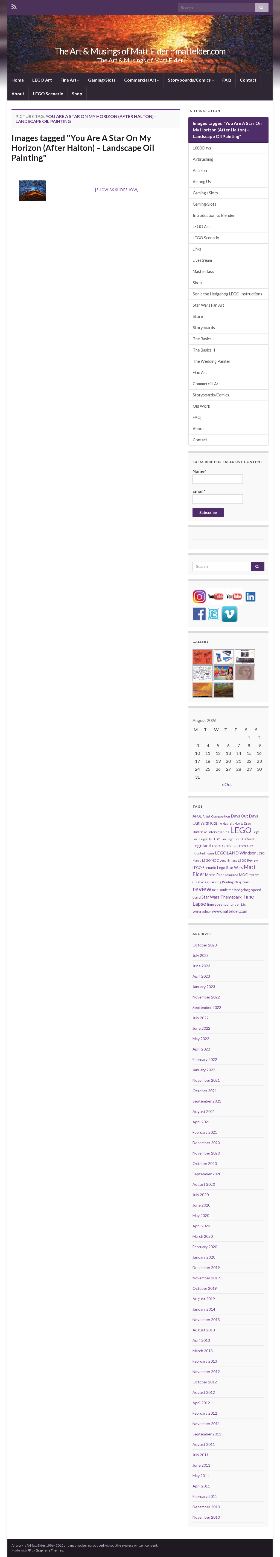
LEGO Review (248, 860)
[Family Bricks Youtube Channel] (215, 595)
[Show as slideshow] (116, 190)
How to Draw (243, 823)
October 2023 (204, 945)
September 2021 (206, 1101)
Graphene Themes (49, 1550)
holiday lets (226, 823)
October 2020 (204, 1163)
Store (198, 316)
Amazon (200, 170)
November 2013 (206, 1319)
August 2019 (203, 1298)
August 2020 (203, 1184)
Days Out (239, 816)
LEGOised (247, 839)
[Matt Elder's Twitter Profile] (213, 613)
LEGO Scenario (48, 93)
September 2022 (206, 1007)
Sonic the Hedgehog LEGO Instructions (227, 294)
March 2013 (202, 1350)
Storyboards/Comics (190, 79)
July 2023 (200, 955)
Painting (228, 882)
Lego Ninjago (228, 860)
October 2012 (204, 1382)
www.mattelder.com (229, 911)
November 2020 (206, 1153)
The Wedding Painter (212, 361)
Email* (198, 491)
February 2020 (204, 1246)
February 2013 (204, 1361)
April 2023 (201, 976)
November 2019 (206, 1278)
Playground (242, 882)
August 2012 (203, 1392)
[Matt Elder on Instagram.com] (199, 595)
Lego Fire (233, 839)
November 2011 (206, 1423)
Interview (215, 832)
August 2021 (203, 1111)
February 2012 (204, 1413)
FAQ (226, 79)
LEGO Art (42, 79)
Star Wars (211, 897)
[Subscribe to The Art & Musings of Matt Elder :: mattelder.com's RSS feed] (14, 6)
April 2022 (201, 1049)
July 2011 (200, 1454)
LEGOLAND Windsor (235, 852)
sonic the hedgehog (234, 890)
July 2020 (200, 1194)
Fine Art (68, 79)
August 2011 (203, 1444)
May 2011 (200, 1475)
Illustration (200, 832)
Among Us (202, 181)
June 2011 (201, 1465)
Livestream (202, 260)
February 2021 (204, 1132)
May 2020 (200, 1215)
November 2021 (206, 1080)
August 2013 (203, 1330)
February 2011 (204, 1496)
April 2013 (201, 1340)
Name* (199, 471)
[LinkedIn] (250, 595)
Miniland (231, 875)
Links (197, 249)
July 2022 (200, 1017)
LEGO (241, 830)
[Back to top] (268, 1545)
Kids (226, 832)
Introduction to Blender (214, 215)
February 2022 (204, 1059)
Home (17, 79)
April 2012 (201, 1402)
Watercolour (201, 912)
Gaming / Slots (205, 193)
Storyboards (204, 327)
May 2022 (200, 1038)
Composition (220, 816)
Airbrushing (203, 159)
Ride (215, 890)
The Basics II (204, 350)
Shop (77, 93)
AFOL (197, 816)
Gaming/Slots (102, 79)
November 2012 (206, 1371)
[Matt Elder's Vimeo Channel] (229, 613)
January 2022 (203, 1069)
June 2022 (201, 1028)
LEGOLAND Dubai (224, 846)
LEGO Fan (219, 839)
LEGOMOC (210, 860)
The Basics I (203, 338)
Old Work (201, 406)
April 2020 (201, 1226)
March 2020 (202, 1236)
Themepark (231, 896)
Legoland (201, 845)
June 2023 (201, 965)
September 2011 (206, 1434)
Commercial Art (140, 79)
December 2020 (206, 1142)
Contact (248, 79)
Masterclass (203, 271)
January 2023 (203, 986)
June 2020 (201, 1205)
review (201, 889)
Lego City (205, 839)
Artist (206, 816)
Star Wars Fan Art (208, 305)
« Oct (227, 784)
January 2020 (203, 1257)
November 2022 (206, 997)
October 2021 (204, 1090)
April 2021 (201, 1121)
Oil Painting (213, 882)
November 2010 (206, 1517)
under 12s (238, 904)
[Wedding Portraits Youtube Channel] (234, 595)
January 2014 (203, 1309)
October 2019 (204, 1288)
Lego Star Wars (230, 867)
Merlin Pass (214, 874)
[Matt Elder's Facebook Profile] (199, 613)
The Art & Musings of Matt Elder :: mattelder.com (140, 51)
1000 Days (202, 148)
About (17, 93)
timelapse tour (218, 904)
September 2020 (206, 1174)
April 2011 (201, 1486)
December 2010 (206, 1506)
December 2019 (206, 1267)
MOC (243, 875)
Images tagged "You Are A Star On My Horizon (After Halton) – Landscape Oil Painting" (82, 147)
